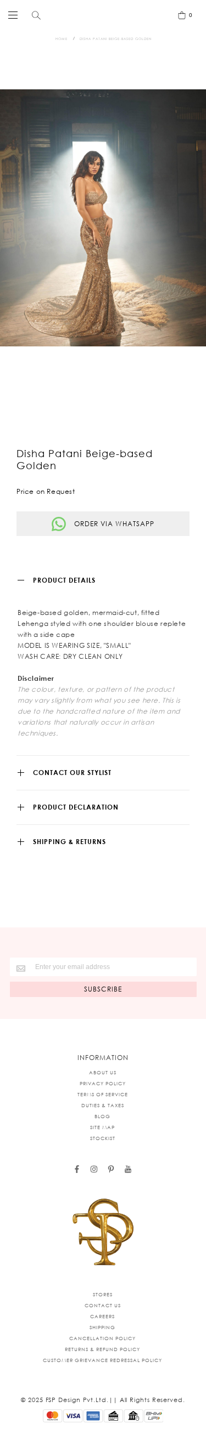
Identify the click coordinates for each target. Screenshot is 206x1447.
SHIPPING (102, 1327)
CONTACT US (103, 1305)
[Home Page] (103, 1232)
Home (61, 39)
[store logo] (100, 15)
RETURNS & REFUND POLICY (102, 1349)
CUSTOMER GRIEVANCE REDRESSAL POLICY (102, 1360)
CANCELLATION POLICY (102, 1338)
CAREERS (102, 1316)
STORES (103, 1294)
